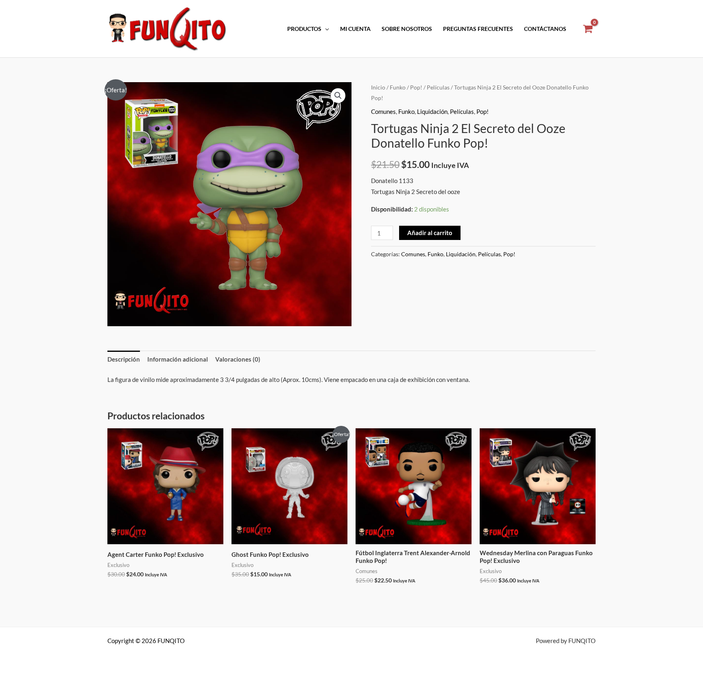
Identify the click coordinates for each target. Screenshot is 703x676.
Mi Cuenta (355, 29)
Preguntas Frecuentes (478, 29)
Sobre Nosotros (407, 29)
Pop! (416, 87)
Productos (304, 29)
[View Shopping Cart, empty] (588, 29)
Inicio (378, 87)
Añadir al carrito (429, 232)
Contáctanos (545, 29)
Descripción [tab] (123, 359)
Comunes (383, 111)
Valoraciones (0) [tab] (237, 359)
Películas (438, 87)
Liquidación (432, 111)
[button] (338, 95)
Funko (398, 87)
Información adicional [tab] (177, 359)
